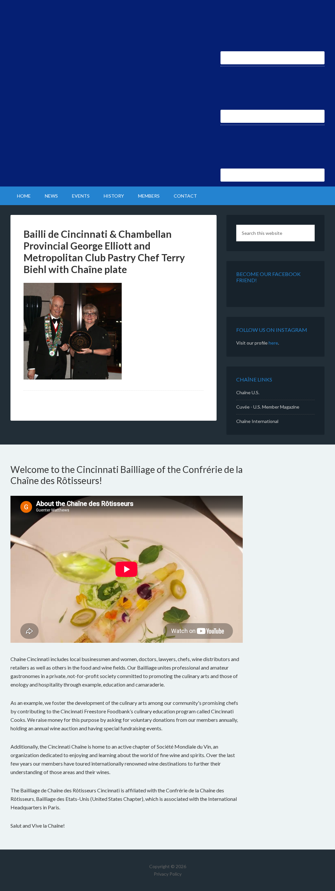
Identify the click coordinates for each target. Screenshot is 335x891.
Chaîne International (257, 421)
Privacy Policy (168, 874)
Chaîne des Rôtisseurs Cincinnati (66, 23)
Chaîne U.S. (247, 392)
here (273, 343)
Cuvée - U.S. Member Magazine (267, 407)
